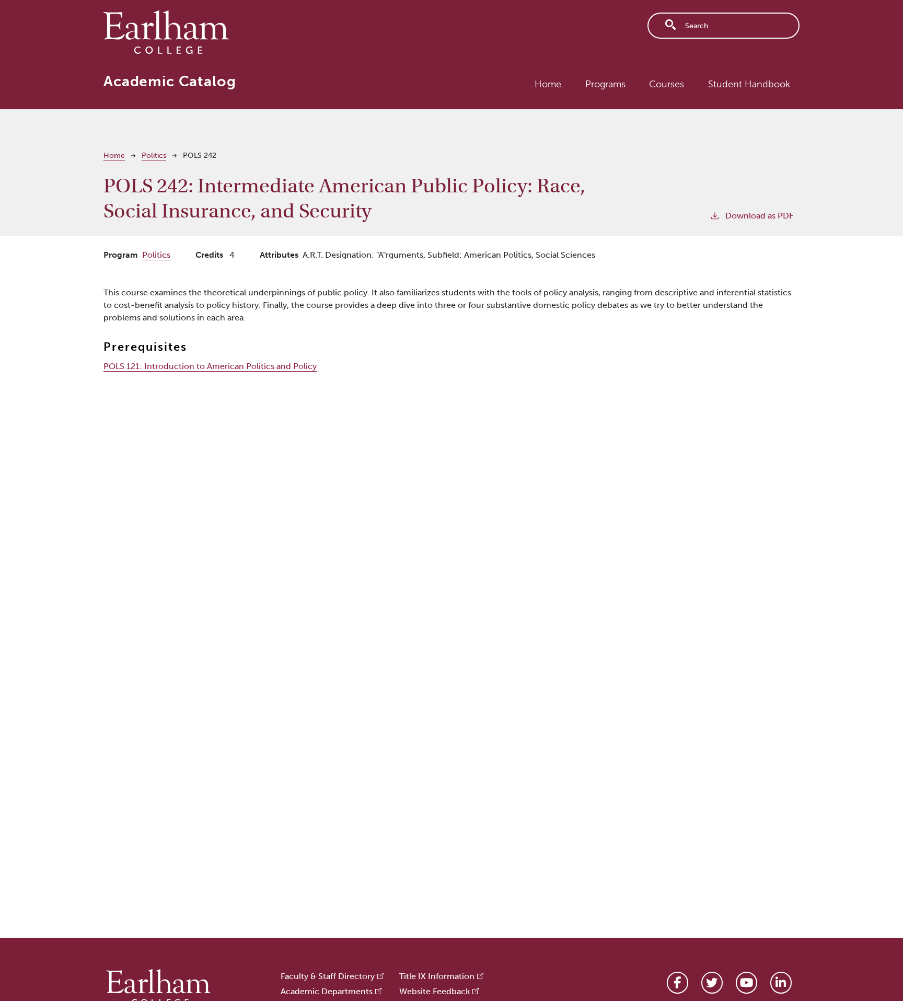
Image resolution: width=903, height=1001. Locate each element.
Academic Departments (327, 991)
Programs (605, 84)
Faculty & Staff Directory (328, 976)
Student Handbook (749, 84)
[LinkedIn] (781, 983)
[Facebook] (677, 983)
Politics (154, 155)
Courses (666, 84)
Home (548, 84)
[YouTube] (746, 983)
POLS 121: (210, 366)
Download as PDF (759, 216)
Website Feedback (434, 991)
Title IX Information (436, 976)
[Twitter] (712, 983)
